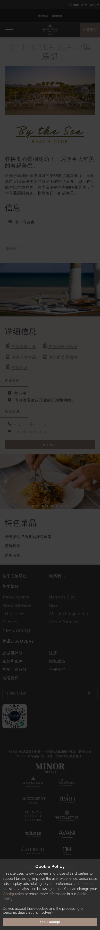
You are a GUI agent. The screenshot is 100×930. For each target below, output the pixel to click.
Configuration (13, 894)
